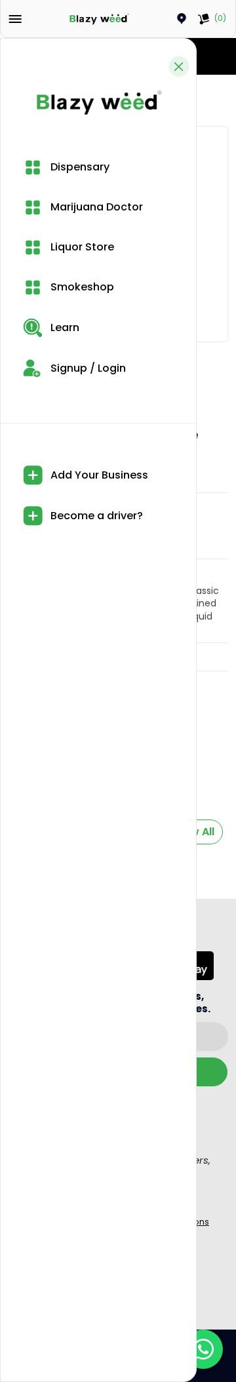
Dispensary (78, 166)
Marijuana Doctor (95, 206)
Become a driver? (95, 515)
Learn (63, 327)
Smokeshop (81, 286)
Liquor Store (81, 246)
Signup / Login (87, 368)
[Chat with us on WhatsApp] (203, 1349)
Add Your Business (98, 475)
